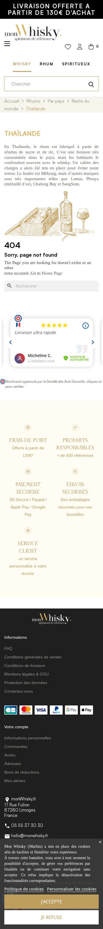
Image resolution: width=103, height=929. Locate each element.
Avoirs (9, 755)
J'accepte (51, 901)
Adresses (12, 763)
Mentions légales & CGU (26, 674)
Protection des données (25, 682)
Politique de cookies (24, 889)
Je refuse (51, 917)
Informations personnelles (27, 738)
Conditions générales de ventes (33, 657)
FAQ (8, 648)
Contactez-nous (18, 691)
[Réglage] (79, 47)
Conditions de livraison (24, 665)
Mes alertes (14, 780)
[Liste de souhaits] (68, 47)
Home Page (52, 273)
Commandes (15, 746)
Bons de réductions (21, 772)
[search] (91, 84)
